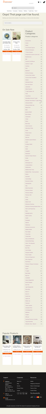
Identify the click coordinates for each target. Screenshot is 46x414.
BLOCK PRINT (28, 112)
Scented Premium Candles (31, 319)
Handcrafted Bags (29, 241)
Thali (26, 93)
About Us (19, 381)
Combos (27, 66)
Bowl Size (27, 123)
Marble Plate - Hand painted (32, 172)
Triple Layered (28, 305)
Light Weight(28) (29, 287)
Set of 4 (27, 294)
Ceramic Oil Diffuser (30, 61)
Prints (26, 197)
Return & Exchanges (35, 386)
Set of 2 (27, 291)
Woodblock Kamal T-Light (31, 98)
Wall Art (27, 137)
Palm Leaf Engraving (30, 208)
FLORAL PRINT (28, 144)
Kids (26, 185)
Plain (26, 211)
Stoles (26, 45)
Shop (32, 10)
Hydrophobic (28, 183)
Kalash (27, 80)
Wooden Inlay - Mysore (30, 323)
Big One (27, 275)
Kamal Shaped (28, 282)
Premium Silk (28, 195)
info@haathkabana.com (10, 399)
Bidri (26, 109)
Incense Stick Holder (30, 75)
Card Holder (28, 250)
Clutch (26, 43)
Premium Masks (29, 192)
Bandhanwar (28, 56)
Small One (27, 296)
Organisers (27, 245)
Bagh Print (27, 107)
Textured (27, 303)
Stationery (21, 10)
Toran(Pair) (28, 96)
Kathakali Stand (29, 82)
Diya (26, 68)
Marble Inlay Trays (29, 169)
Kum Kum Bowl (29, 84)
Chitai (26, 119)
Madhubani (28, 167)
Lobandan (27, 86)
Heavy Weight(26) (29, 280)
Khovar (27, 160)
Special (27, 222)
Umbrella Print (28, 307)
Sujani (26, 268)
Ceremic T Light (29, 63)
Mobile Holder (28, 229)
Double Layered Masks (30, 139)
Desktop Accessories (30, 227)
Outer (26, 130)
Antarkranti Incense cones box (32, 54)
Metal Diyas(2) (28, 89)
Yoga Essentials (29, 321)
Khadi (26, 158)
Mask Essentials (29, 188)
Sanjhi (26, 218)
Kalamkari (27, 153)
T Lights (29, 10)
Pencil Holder (28, 254)
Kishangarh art (28, 162)
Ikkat (26, 149)
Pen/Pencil (27, 261)
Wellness (25, 10)
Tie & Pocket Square (30, 47)
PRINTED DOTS (28, 213)
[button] (6, 54)
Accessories (15, 10)
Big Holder (27, 273)
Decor (10, 10)
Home (8, 10)
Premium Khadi (29, 190)
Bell (26, 59)
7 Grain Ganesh (29, 52)
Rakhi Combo (28, 215)
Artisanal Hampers (29, 50)
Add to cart (7, 51)
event (26, 142)
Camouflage (28, 178)
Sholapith (27, 220)
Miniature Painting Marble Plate (32, 206)
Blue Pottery (28, 114)
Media (31, 381)
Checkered (27, 116)
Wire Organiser (28, 259)
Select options (7, 353)
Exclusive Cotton (29, 181)
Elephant (27, 70)
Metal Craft (28, 201)
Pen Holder (28, 231)
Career (18, 390)
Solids (26, 199)
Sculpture (27, 135)
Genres (18, 386)
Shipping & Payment (35, 383)
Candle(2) (27, 277)
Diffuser (27, 317)
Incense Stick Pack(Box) (30, 77)
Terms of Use (33, 388)
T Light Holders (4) (29, 91)
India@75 (27, 151)
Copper (27, 314)
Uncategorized (28, 310)
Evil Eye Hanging (29, 73)
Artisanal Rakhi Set (29, 105)
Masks (26, 174)
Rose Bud (27, 289)
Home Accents (28, 126)
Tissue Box (27, 234)
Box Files (27, 248)
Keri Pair (27, 284)
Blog (18, 383)
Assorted (27, 176)
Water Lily (27, 301)
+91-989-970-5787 (8, 395)
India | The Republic (30, 243)
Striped (27, 266)
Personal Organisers (30, 257)
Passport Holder (29, 252)
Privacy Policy (20, 388)
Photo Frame (28, 132)
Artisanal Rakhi (29, 103)
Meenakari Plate (29, 128)
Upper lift (27, 298)
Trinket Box (28, 236)
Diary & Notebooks (29, 238)
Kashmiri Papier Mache (30, 155)
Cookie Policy (33, 390)
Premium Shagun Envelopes (31, 264)
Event (36, 10)
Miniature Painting (29, 204)
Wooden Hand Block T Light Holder (33, 100)
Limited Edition (28, 165)
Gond (26, 146)
